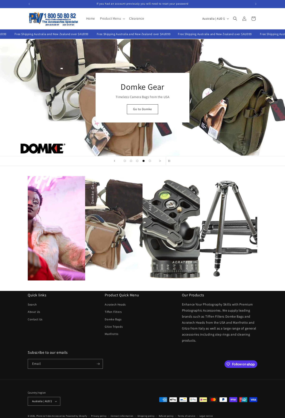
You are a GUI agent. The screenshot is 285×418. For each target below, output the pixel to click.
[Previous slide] (114, 160)
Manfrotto (111, 334)
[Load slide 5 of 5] (150, 161)
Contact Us (35, 319)
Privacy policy (99, 415)
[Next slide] (160, 160)
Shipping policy (146, 415)
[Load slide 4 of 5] (143, 161)
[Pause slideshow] (170, 160)
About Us (34, 312)
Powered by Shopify (76, 415)
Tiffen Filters (113, 312)
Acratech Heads (115, 304)
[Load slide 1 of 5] (125, 161)
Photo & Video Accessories (50, 415)
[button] (112, 18)
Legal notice (206, 415)
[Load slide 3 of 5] (137, 161)
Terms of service (186, 415)
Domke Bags (113, 319)
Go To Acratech (142, 114)
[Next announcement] (255, 4)
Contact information (122, 415)
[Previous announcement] (29, 4)
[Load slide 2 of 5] (131, 161)
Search (32, 304)
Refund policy (166, 415)
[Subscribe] (98, 364)
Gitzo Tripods (114, 326)
